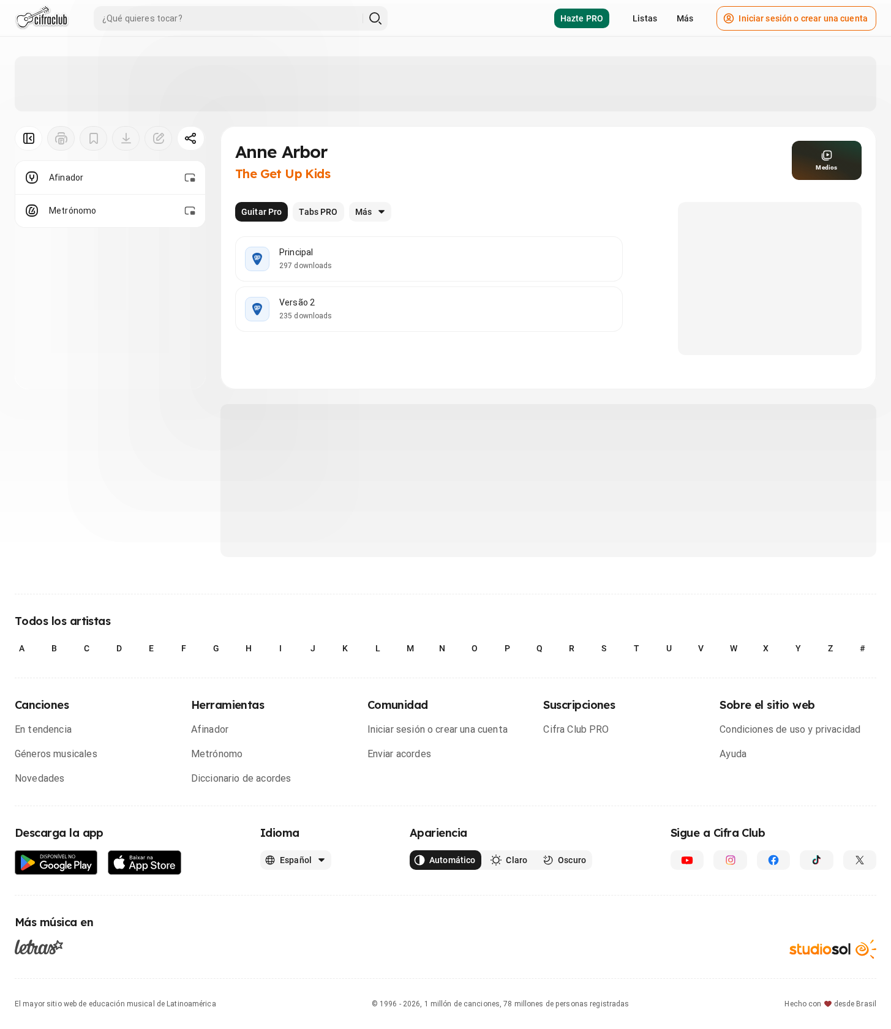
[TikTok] (816, 860)
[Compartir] (191, 138)
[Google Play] (56, 862)
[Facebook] (773, 860)
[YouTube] (687, 860)
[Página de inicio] (42, 18)
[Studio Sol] (832, 949)
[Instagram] (729, 860)
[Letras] (39, 947)
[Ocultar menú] (28, 138)
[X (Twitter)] (859, 860)
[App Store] (145, 862)
